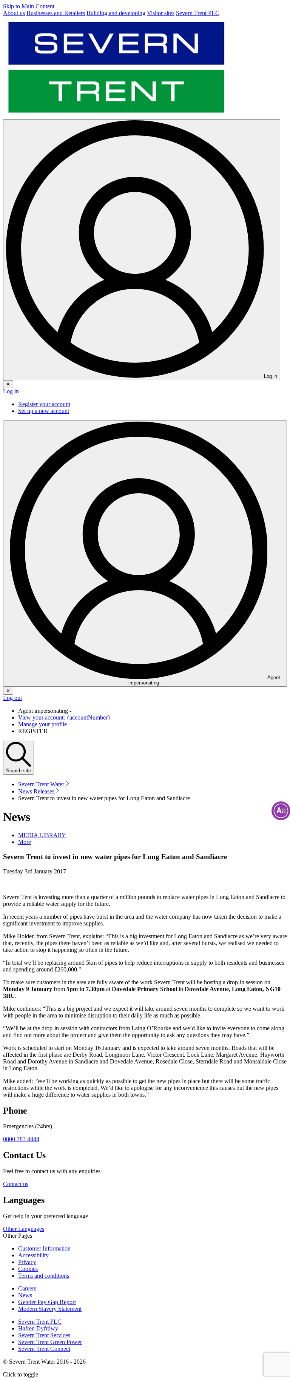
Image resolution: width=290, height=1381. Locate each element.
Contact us (15, 1184)
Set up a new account (43, 411)
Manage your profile (42, 724)
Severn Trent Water (41, 784)
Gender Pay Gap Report (47, 1302)
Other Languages (23, 1229)
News (25, 1295)
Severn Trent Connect (44, 1349)
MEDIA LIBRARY (42, 835)
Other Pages (17, 1235)
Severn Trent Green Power (50, 1342)
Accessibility (33, 1255)
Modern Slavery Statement (50, 1309)
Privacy (27, 1262)
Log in (11, 391)
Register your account (44, 404)
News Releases (36, 791)
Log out (12, 698)
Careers (27, 1288)
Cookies (28, 1269)
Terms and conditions (43, 1275)
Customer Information (44, 1248)
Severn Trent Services (44, 1335)
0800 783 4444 (21, 1139)
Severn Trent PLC (40, 1321)
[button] (24, 842)
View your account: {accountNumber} (64, 717)
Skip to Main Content (28, 6)
